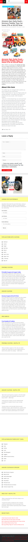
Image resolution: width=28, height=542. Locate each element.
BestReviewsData (24, 539)
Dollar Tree (6, 256)
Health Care (6, 478)
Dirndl (7, 540)
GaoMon (12, 537)
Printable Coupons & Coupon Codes (11, 272)
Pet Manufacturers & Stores (10, 484)
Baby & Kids (6, 474)
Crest (5, 450)
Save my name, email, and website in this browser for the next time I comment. (12, 165)
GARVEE (8, 537)
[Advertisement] (14, 371)
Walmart (5, 242)
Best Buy (6, 248)
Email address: (5, 221)
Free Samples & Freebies (8, 321)
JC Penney (6, 258)
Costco (5, 244)
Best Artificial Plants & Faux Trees (9, 523)
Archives (23, 536)
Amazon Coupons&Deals (8, 6)
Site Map (4, 537)
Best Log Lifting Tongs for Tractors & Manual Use (13, 524)
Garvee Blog (11, 540)
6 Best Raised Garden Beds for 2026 (10, 518)
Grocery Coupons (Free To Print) (10, 296)
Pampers (6, 444)
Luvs (5, 460)
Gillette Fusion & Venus (9, 456)
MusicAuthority (10, 539)
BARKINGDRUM (17, 539)
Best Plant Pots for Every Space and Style (11, 519)
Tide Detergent (7, 452)
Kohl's (5, 252)
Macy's (5, 250)
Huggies (5, 454)
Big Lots (5, 260)
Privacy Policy (17, 536)
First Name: (4, 210)
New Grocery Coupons (9, 472)
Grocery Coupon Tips (8, 486)
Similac (5, 448)
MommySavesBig (23, 537)
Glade (5, 458)
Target (5, 246)
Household (6, 480)
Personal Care (7, 482)
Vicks (5, 446)
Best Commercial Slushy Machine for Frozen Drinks (13, 521)
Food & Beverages (8, 476)
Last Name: (4, 216)
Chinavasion (17, 537)
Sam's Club (6, 254)
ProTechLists (4, 539)
